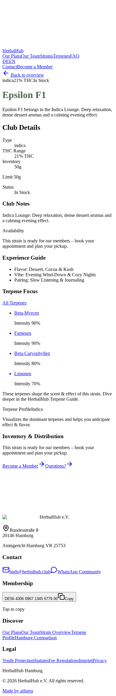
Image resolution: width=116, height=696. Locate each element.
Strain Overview (55, 632)
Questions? (55, 465)
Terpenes (61, 56)
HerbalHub (12, 50)
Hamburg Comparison (36, 637)
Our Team (30, 56)
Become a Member (35, 66)
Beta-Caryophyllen (32, 353)
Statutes (41, 660)
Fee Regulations (63, 660)
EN (12, 61)
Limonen (22, 373)
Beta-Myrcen (26, 312)
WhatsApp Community (79, 571)
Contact (9, 66)
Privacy (100, 660)
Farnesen (22, 333)
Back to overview (27, 75)
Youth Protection (18, 660)
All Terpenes (14, 302)
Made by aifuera (17, 690)
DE (5, 61)
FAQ (74, 56)
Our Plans (11, 56)
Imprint (86, 660)
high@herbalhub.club (30, 571)
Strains (46, 56)
